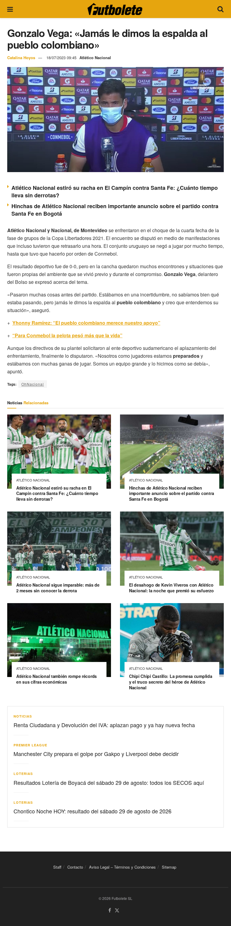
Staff (57, 867)
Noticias (23, 716)
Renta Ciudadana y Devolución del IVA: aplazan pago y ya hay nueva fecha (104, 725)
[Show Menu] (10, 9)
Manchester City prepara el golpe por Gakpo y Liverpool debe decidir (96, 753)
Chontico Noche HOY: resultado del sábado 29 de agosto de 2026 (92, 811)
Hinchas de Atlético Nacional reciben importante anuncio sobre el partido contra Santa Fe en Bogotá (114, 209)
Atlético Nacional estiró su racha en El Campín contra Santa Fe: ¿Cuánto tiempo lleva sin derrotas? (114, 191)
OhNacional (32, 384)
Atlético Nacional (95, 57)
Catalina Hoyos (21, 57)
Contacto (75, 867)
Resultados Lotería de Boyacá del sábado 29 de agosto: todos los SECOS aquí (109, 782)
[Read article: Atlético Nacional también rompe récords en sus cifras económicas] (59, 640)
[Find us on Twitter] (117, 910)
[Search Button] (220, 9)
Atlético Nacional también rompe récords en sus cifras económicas (56, 679)
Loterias (23, 773)
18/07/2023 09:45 (61, 57)
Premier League (30, 745)
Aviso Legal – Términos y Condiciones (122, 867)
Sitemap (169, 867)
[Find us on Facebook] (109, 910)
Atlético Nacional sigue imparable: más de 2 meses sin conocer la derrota (58, 588)
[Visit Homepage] (115, 9)
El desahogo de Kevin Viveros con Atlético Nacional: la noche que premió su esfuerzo (171, 588)
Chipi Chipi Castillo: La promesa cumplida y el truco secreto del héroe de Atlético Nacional (170, 682)
